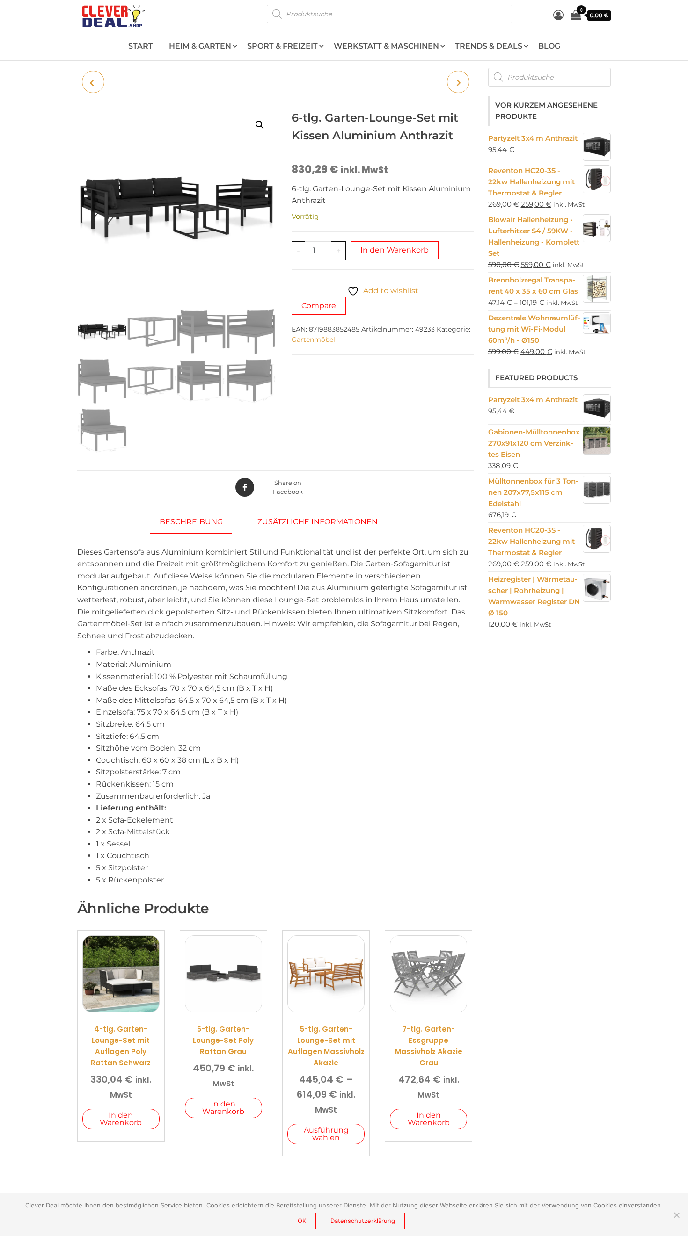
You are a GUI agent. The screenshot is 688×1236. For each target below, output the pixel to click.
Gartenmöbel (313, 339)
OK (302, 1220)
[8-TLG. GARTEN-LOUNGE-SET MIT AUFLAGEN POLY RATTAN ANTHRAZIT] (458, 82)
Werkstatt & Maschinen (386, 46)
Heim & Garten (200, 46)
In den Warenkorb (394, 250)
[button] (259, 124)
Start (140, 46)
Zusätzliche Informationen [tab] (317, 521)
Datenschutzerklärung (362, 1220)
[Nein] (676, 1215)
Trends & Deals (488, 46)
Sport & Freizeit (282, 46)
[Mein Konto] (558, 15)
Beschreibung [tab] (191, 521)
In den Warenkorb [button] (121, 1119)
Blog (549, 46)
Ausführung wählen (326, 1134)
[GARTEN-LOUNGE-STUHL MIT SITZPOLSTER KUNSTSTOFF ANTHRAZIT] (93, 82)
